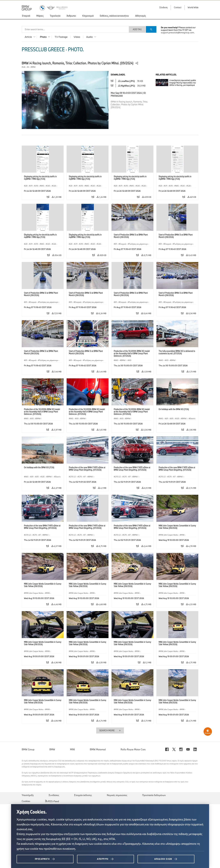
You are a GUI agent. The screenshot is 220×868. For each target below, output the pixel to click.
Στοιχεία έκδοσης (83, 795)
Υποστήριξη (28, 795)
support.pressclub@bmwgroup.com (177, 32)
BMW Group (28, 749)
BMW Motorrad (98, 749)
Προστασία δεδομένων (154, 795)
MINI (72, 749)
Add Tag (137, 29)
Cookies (26, 801)
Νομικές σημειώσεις (117, 795)
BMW (52, 749)
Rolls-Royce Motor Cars (133, 749)
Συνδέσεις (54, 795)
